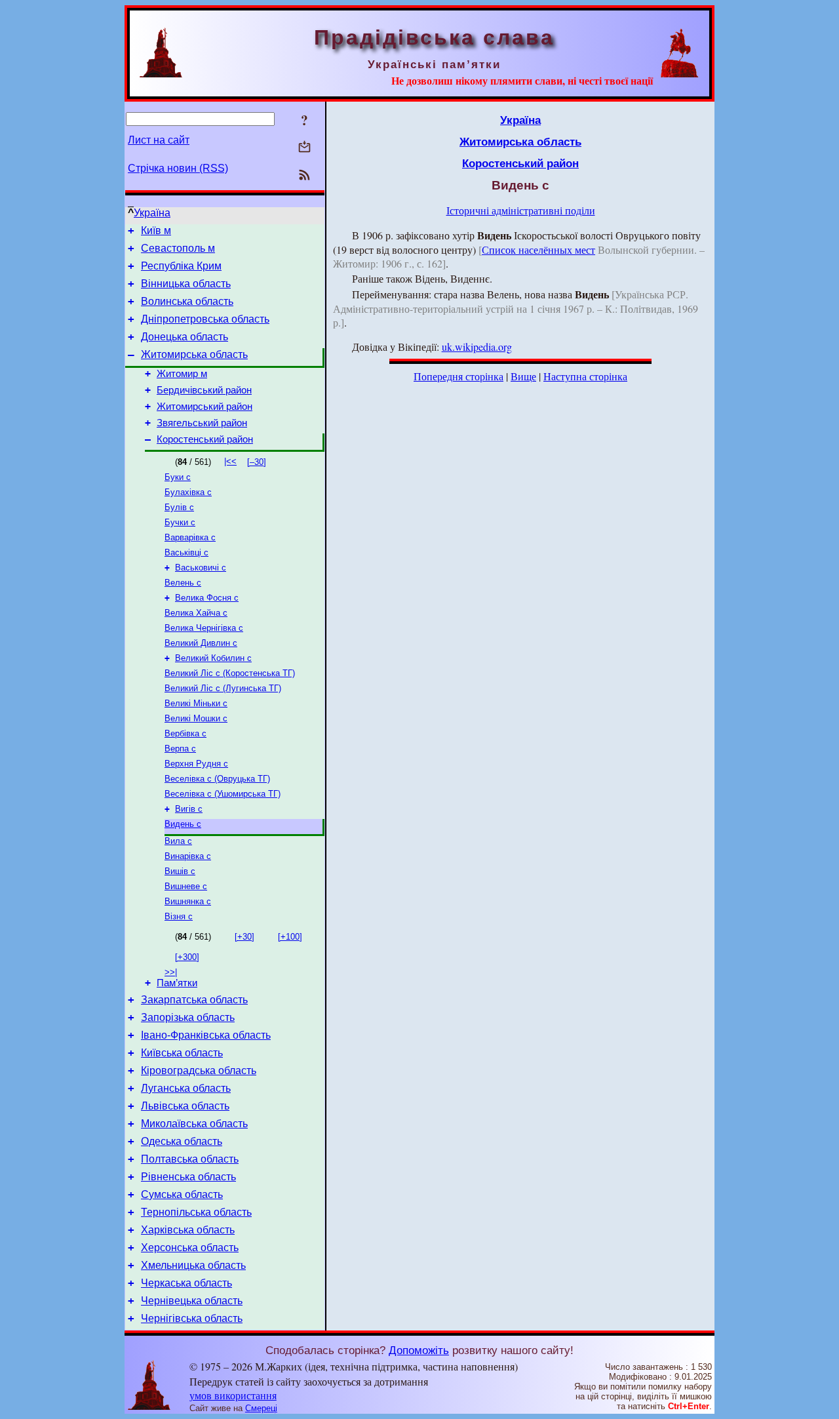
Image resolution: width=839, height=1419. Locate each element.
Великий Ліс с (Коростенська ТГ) (230, 673)
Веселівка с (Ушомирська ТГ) (223, 794)
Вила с (178, 841)
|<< (230, 461)
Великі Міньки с (196, 703)
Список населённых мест (538, 249)
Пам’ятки (177, 983)
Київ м (156, 230)
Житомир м (182, 374)
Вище (523, 376)
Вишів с (180, 871)
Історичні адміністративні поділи (520, 210)
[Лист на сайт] (304, 147)
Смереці (261, 1408)
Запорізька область (188, 1017)
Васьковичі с (200, 567)
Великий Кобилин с (213, 658)
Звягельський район (202, 423)
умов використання (233, 1395)
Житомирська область (194, 354)
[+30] (244, 937)
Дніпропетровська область (205, 319)
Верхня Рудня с (196, 764)
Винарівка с (188, 856)
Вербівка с (185, 733)
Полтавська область (190, 1159)
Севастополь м (178, 248)
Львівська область (185, 1105)
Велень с (183, 583)
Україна (152, 212)
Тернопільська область (196, 1212)
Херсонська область (190, 1247)
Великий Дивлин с (201, 643)
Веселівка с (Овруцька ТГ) (217, 779)
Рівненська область (188, 1176)
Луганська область (186, 1088)
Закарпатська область (194, 999)
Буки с (178, 477)
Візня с (179, 916)
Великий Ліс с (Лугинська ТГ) (223, 688)
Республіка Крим (181, 265)
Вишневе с (186, 886)
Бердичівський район (204, 390)
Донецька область (184, 336)
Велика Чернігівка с (204, 628)
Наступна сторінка (585, 376)
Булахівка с (188, 492)
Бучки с (180, 522)
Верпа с (180, 748)
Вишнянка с (188, 901)
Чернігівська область (192, 1318)
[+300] (187, 957)
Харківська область (188, 1229)
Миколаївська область (194, 1123)
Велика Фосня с (207, 598)
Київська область (182, 1052)
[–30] (256, 462)
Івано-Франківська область (206, 1035)
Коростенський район (205, 439)
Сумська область (182, 1194)
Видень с (183, 824)
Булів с (179, 507)
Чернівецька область (192, 1300)
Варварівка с (190, 537)
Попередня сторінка (458, 376)
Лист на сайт (158, 140)
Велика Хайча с (196, 613)
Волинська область (187, 301)
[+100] (290, 937)
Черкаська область (186, 1283)
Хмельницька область (193, 1265)
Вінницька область (186, 283)
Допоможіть (419, 1350)
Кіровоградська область (198, 1070)
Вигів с (189, 809)
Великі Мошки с (196, 718)
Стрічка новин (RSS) (178, 168)
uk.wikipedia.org (477, 346)
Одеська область (181, 1141)
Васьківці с (186, 552)
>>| (171, 972)
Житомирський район (204, 406)
